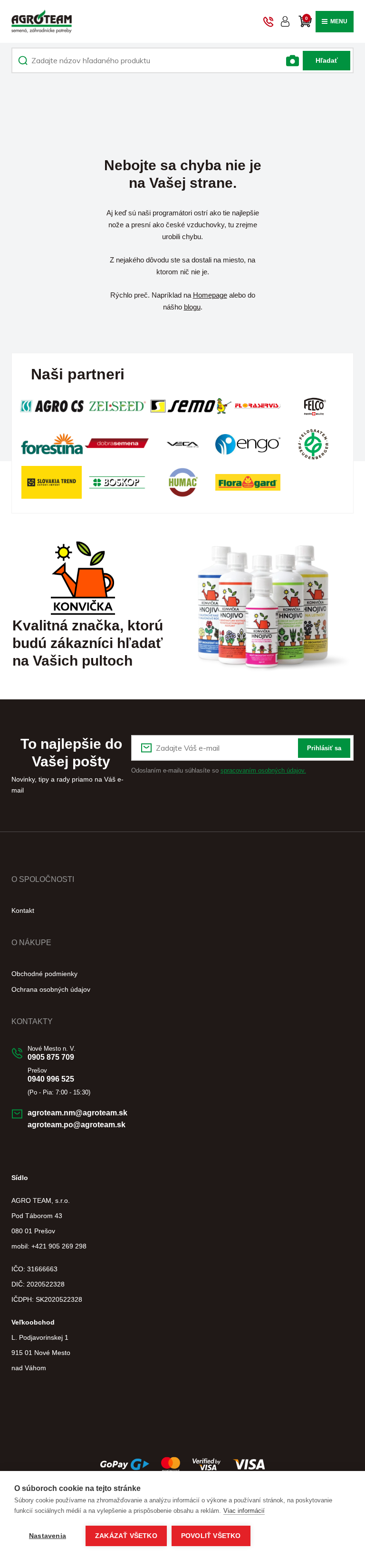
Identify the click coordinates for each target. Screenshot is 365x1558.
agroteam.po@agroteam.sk (76, 1125)
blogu (192, 307)
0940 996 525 (51, 1079)
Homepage (210, 295)
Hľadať (327, 60)
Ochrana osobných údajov (50, 989)
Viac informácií (244, 1510)
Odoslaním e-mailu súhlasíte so (218, 770)
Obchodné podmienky (44, 973)
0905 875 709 (51, 1057)
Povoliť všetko (211, 1535)
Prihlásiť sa (324, 748)
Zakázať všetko (126, 1535)
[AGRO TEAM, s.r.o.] (41, 21)
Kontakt (22, 910)
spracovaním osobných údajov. (263, 770)
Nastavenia (47, 1535)
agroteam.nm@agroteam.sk (77, 1113)
